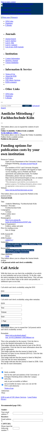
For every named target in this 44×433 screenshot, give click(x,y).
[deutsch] (14, 17)
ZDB (7, 256)
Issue (3, 316)
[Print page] (5, 17)
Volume (3, 312)
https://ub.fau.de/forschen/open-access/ (19, 190)
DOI (2, 291)
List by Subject (10, 41)
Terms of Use (10, 74)
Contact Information (12, 58)
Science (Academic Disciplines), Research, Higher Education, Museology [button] (23, 245)
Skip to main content (8, 2)
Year (2, 308)
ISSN (3, 303)
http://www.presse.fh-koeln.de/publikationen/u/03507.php (18, 221)
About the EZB (10, 76)
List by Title (9, 43)
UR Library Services (12, 80)
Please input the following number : (6, 428)
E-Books (8, 25)
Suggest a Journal (11, 60)
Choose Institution (11, 63)
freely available (9, 372)
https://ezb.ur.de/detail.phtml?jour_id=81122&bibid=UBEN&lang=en (19, 336)
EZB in (11, 82)
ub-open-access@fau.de (28, 163)
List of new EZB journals (14, 47)
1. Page (3, 321)
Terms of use (9, 388)
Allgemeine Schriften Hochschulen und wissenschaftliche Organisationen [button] (19, 251)
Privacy (3, 399)
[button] (17, 131)
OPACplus (9, 21)
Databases (9, 23)
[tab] (22, 131)
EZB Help (9, 78)
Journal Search (10, 39)
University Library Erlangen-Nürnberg (16, 10)
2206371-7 (9, 240)
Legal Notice (32, 397)
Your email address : (5, 413)
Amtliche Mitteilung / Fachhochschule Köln (17, 115)
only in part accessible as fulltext (15, 381)
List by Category (11, 45)
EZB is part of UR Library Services (13, 397)
